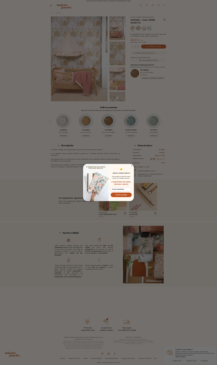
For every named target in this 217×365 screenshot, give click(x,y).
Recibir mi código (121, 195)
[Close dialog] (131, 166)
